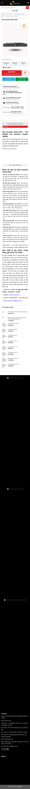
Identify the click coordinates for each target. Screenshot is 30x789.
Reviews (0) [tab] (5, 128)
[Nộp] (27, 7)
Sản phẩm (9, 13)
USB (15, 180)
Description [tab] (5, 126)
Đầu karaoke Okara (11, 16)
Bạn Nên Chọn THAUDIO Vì (10, 86)
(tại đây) (16, 99)
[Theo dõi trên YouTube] (7, 749)
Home (3, 13)
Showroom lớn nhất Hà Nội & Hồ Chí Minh (11, 87)
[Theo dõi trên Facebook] (2, 749)
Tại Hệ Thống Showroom (13, 92)
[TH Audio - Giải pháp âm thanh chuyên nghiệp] (15, 3)
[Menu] (2, 3)
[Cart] (28, 3)
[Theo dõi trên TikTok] (5, 749)
